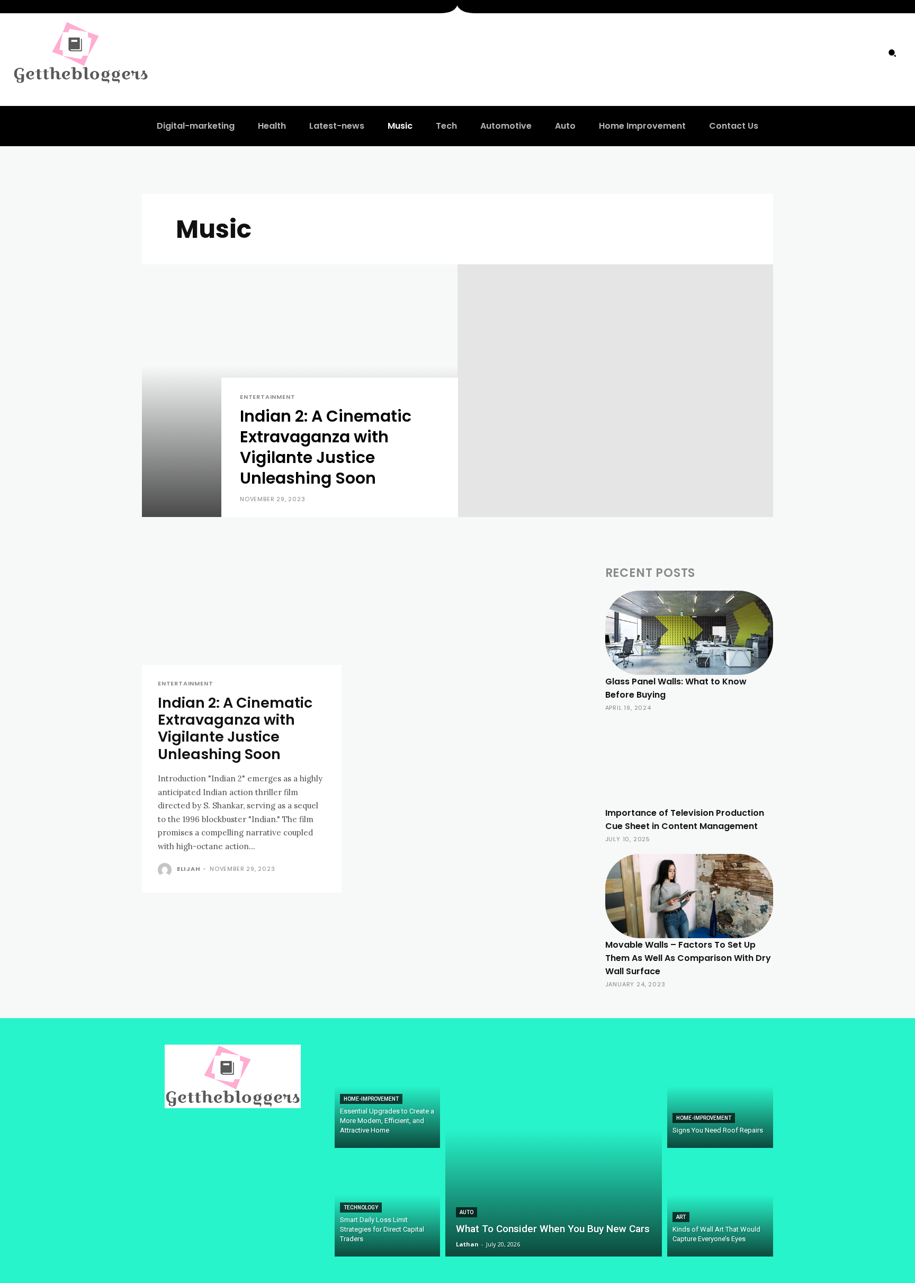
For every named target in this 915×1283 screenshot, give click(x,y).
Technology (361, 1207)
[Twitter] (870, 53)
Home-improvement (371, 1099)
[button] (892, 53)
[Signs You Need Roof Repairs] (720, 1096)
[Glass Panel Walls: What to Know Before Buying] (689, 633)
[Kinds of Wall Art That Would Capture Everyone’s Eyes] (720, 1205)
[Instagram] (849, 53)
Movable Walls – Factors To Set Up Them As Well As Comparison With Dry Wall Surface (688, 958)
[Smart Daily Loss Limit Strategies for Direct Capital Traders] (388, 1205)
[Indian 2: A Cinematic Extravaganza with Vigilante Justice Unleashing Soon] (299, 390)
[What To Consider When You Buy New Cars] (553, 1151)
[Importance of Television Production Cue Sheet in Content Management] (689, 765)
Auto (466, 1212)
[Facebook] (827, 53)
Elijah (189, 869)
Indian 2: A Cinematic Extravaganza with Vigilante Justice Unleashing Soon (235, 728)
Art (681, 1217)
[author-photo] (166, 870)
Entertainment (267, 397)
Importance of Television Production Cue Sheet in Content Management (684, 819)
